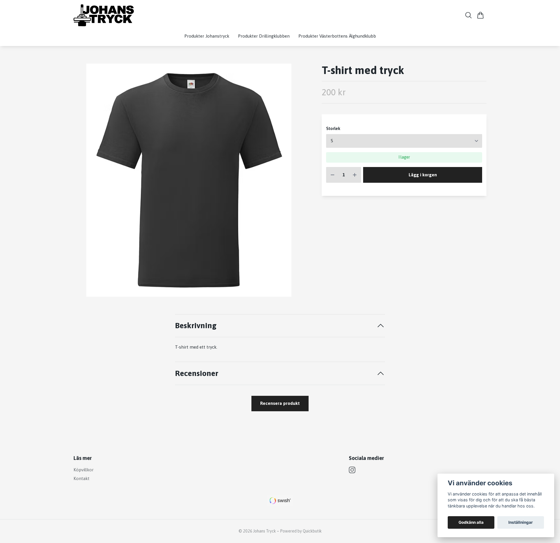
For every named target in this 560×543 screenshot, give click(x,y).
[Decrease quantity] (332, 175)
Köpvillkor (84, 469)
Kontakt (82, 478)
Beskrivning (196, 325)
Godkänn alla (471, 522)
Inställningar (520, 522)
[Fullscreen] (189, 180)
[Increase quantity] (355, 175)
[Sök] (469, 15)
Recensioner (196, 373)
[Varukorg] (481, 15)
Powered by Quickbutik (301, 531)
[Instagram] (352, 470)
